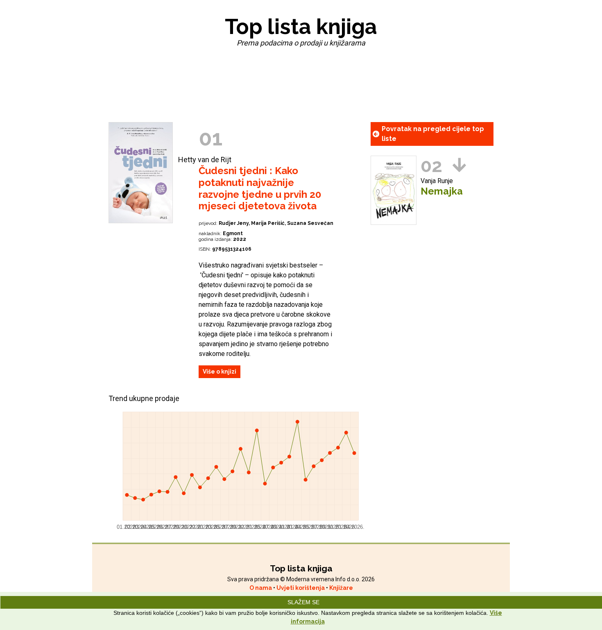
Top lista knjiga (301, 26)
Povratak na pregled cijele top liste (433, 134)
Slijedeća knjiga (459, 165)
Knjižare (341, 588)
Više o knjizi (219, 371)
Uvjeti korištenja (301, 588)
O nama (261, 588)
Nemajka (442, 191)
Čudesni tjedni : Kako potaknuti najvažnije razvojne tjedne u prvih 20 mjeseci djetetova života (260, 188)
